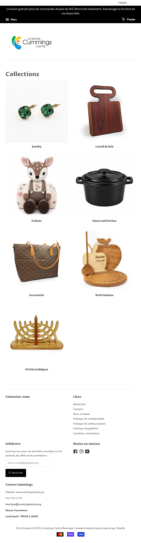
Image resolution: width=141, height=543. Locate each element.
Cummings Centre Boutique (57, 528)
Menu (13, 19)
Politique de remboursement (89, 423)
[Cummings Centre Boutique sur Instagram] (81, 452)
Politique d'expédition (85, 428)
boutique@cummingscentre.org (23, 504)
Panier (130, 19)
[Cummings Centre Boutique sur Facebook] (75, 452)
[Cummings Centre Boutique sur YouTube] (87, 452)
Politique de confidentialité (88, 418)
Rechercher (79, 404)
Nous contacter (81, 414)
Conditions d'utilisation (86, 433)
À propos (78, 409)
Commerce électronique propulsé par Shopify (99, 528)
